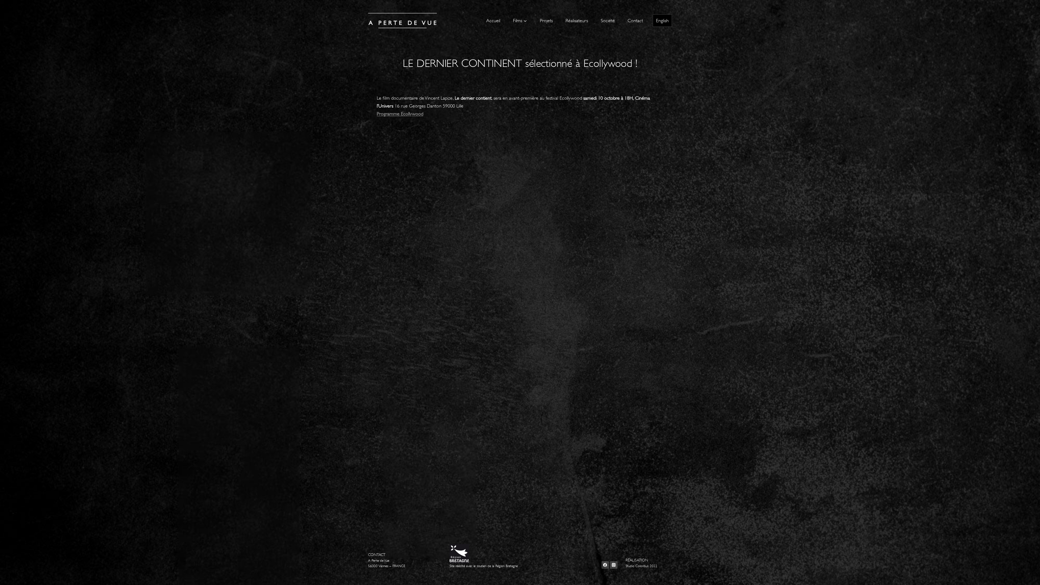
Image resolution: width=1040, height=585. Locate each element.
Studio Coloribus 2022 (641, 566)
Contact (635, 20)
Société (608, 20)
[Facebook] (605, 565)
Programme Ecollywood (400, 113)
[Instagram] (614, 565)
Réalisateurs (577, 20)
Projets (546, 20)
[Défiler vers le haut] (1027, 575)
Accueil (493, 20)
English (662, 20)
